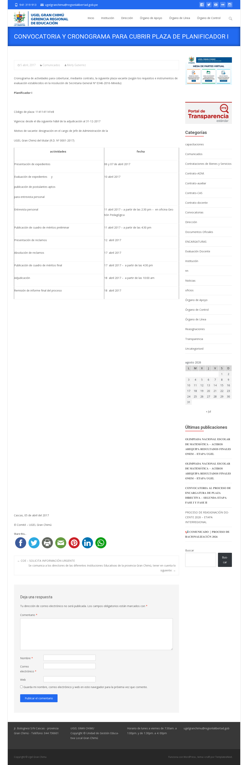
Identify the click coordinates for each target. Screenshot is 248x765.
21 (215, 391)
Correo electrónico (28, 669)
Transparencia (194, 339)
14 (215, 385)
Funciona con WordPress (182, 757)
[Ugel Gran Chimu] (38, 17)
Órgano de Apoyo (151, 18)
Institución (107, 18)
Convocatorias (194, 212)
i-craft (207, 757)
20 (208, 391)
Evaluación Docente (197, 251)
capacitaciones (194, 144)
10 (188, 385)
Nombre (26, 658)
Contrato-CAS (193, 193)
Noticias (190, 280)
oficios (189, 290)
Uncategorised (194, 348)
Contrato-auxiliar (195, 183)
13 (208, 385)
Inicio (91, 18)
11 (195, 385)
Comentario (28, 615)
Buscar (189, 550)
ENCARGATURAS (196, 241)
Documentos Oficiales (199, 232)
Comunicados (51, 65)
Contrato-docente (196, 202)
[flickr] (223, 6)
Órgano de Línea (179, 18)
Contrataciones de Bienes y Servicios (208, 164)
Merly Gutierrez (76, 65)
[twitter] (209, 6)
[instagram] (229, 6)
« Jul (208, 411)
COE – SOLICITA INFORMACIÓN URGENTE (46, 560)
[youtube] (216, 6)
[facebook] (202, 6)
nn (186, 271)
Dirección (127, 18)
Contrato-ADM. (194, 173)
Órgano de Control (208, 18)
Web (23, 679)
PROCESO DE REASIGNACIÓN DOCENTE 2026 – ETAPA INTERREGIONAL (207, 517)
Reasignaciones (195, 329)
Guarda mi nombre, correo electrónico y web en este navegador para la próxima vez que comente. (85, 687)
